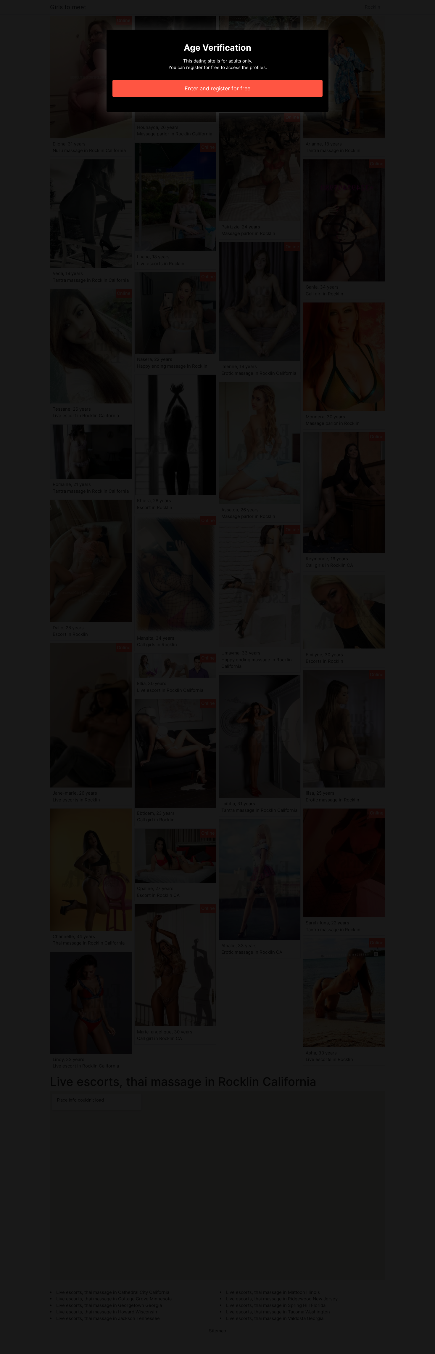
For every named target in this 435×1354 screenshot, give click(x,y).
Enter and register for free (217, 88)
